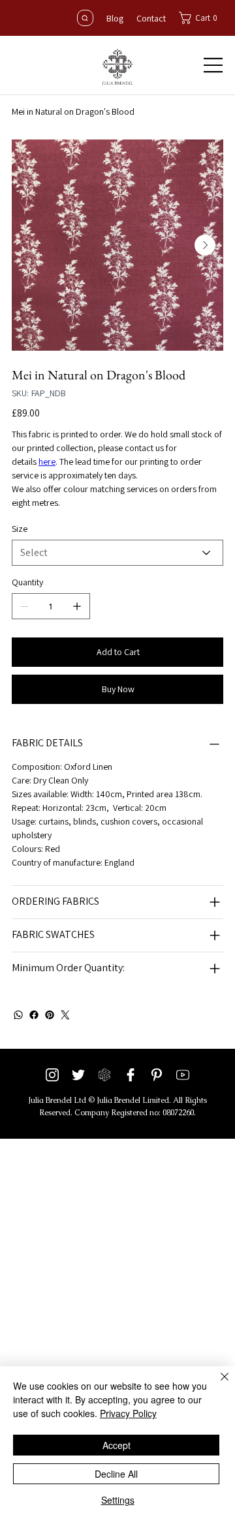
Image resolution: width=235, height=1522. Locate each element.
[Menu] (213, 65)
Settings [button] (117, 1499)
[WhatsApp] (18, 1014)
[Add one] (77, 606)
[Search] (85, 18)
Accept (116, 1445)
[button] (201, 18)
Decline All (116, 1473)
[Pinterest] (49, 1014)
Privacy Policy (128, 1413)
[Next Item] (205, 245)
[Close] (216, 1384)
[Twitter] (65, 1014)
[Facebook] (33, 1014)
